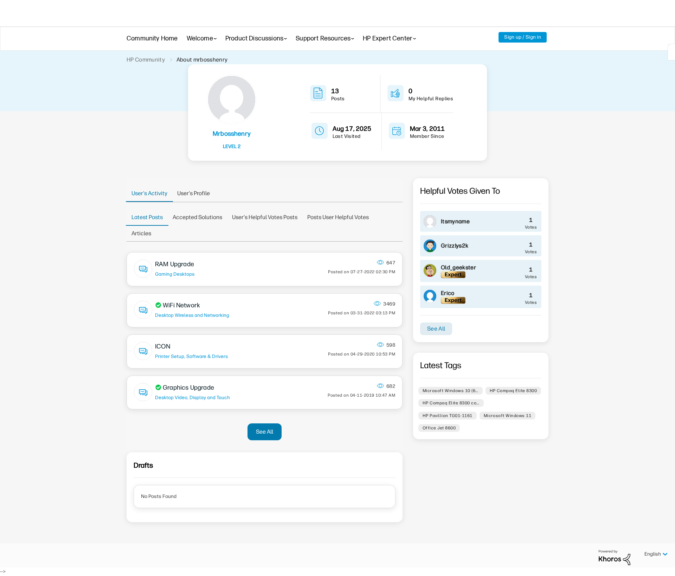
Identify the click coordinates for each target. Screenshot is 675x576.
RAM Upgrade (174, 264)
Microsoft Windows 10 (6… (450, 390)
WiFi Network (181, 305)
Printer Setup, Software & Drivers (191, 356)
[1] (671, 52)
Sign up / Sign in (522, 37)
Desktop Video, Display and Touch (192, 397)
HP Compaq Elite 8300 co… (451, 403)
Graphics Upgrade (188, 387)
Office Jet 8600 (439, 427)
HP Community (146, 59)
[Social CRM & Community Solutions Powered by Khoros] (614, 557)
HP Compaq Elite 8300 (513, 390)
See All (264, 431)
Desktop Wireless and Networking (192, 315)
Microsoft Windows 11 (508, 415)
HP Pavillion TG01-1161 (447, 415)
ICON (162, 346)
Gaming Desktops (174, 274)
